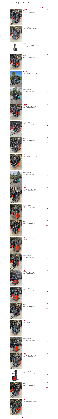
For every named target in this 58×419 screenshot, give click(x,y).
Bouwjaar (24, 10)
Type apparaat (24, 11)
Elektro (16, 2)
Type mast (24, 29)
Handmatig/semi (26, 2)
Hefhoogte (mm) (25, 12)
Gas (19, 2)
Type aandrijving (33, 11)
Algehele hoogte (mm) (30, 29)
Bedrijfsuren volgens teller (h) (26, 27)
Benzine (21, 2)
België (45, 2)
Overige (29, 2)
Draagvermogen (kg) (30, 12)
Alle (11, 2)
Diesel (14, 2)
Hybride (24, 2)
